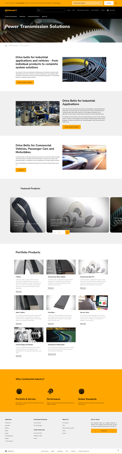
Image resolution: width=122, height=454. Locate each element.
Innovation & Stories (33, 16)
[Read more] (28, 267)
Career (68, 10)
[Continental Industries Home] (10, 10)
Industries (22, 16)
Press (74, 10)
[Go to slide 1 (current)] (59, 232)
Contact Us (21, 170)
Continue (109, 3)
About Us (44, 16)
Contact (103, 10)
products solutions (13, 45)
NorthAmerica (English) (79, 3)
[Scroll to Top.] (118, 450)
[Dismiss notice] (116, 3)
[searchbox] (51, 10)
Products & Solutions (11, 16)
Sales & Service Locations (83, 10)
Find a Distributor (95, 10)
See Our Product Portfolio (25, 82)
